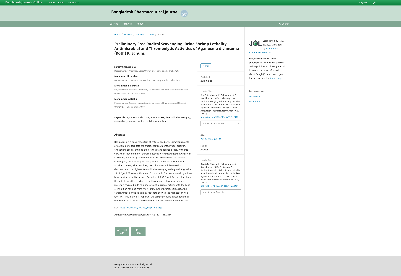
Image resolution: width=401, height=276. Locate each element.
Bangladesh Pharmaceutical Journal (145, 11)
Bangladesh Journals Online (23, 2)
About (61, 2)
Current (114, 23)
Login (373, 2)
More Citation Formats (213, 123)
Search (285, 23)
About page (276, 78)
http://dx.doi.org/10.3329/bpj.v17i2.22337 (142, 207)
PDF (207, 65)
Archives (127, 23)
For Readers (254, 96)
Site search (73, 2)
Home (52, 2)
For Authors (254, 101)
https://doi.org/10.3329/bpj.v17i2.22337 (219, 117)
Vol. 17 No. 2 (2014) (145, 34)
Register (363, 2)
